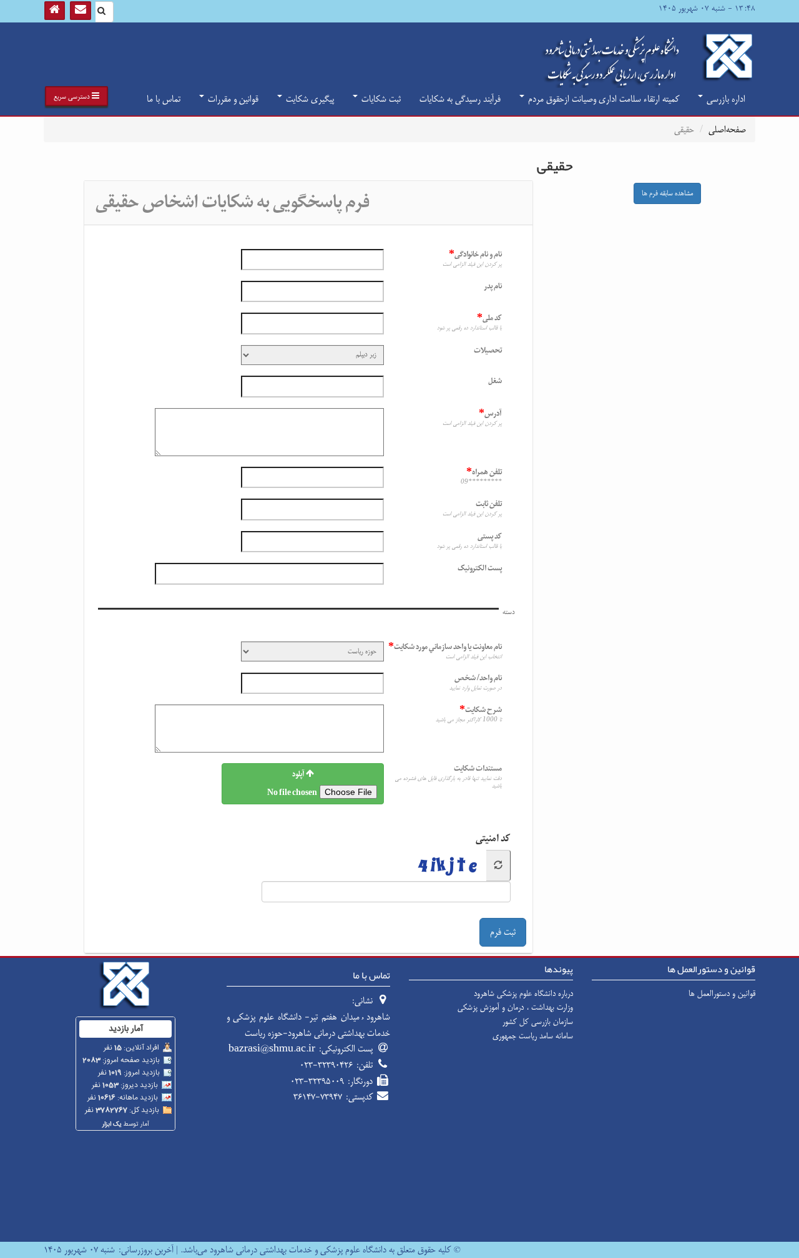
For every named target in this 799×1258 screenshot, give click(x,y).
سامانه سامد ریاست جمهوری (533, 1036)
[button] (76, 96)
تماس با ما (163, 99)
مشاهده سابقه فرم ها (667, 193)
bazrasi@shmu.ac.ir (271, 1048)
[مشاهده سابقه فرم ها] (673, 177)
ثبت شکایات (380, 99)
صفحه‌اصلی (727, 129)
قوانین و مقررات (231, 99)
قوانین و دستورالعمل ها (722, 993)
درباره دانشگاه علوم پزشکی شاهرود (523, 993)
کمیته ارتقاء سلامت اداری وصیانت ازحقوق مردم (602, 99)
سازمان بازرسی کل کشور (537, 1021)
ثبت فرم (503, 932)
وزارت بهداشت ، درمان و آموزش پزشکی (515, 1007)
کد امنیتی (493, 838)
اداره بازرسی (724, 99)
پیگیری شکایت (308, 99)
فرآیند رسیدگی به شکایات (460, 99)
